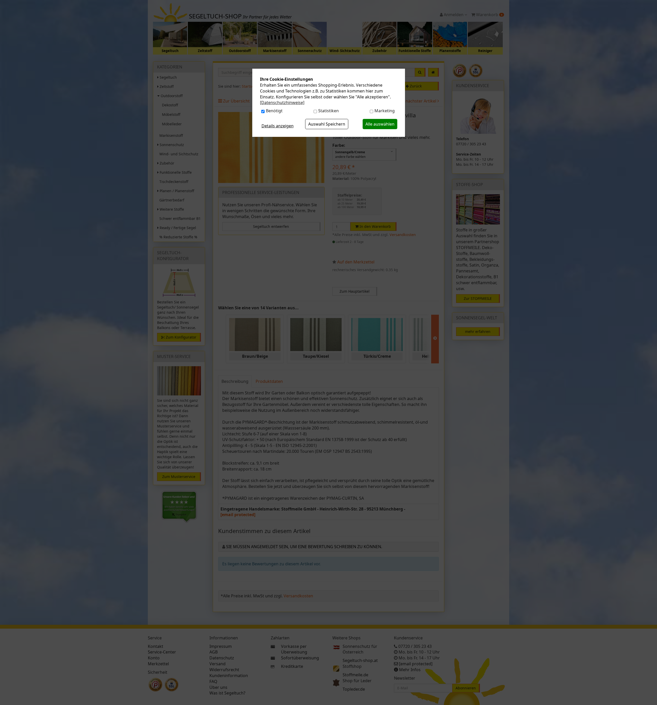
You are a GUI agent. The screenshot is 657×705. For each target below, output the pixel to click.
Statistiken (328, 111)
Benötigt (274, 111)
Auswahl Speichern (326, 124)
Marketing (384, 111)
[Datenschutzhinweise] (282, 102)
